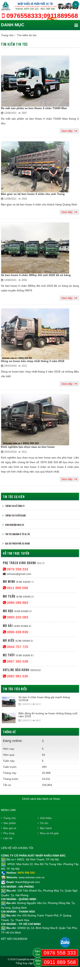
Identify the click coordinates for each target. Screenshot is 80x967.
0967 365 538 (17, 661)
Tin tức (44, 823)
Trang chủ (7, 35)
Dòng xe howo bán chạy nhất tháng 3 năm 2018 (32, 361)
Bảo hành (46, 828)
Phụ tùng (8, 833)
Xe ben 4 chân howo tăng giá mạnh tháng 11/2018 (44, 699)
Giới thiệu (46, 818)
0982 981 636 (17, 676)
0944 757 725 (17, 647)
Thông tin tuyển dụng (15, 515)
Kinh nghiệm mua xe (14, 524)
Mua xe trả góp (49, 833)
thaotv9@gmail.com (27, 882)
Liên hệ (7, 838)
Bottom (75, 4)
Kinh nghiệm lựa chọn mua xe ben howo (28, 446)
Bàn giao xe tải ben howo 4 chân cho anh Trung (33, 194)
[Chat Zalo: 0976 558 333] (65, 942)
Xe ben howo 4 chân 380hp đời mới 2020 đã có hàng (36, 275)
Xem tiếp (67, 130)
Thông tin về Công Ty (15, 506)
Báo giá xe (9, 828)
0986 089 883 (17, 603)
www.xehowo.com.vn (31, 877)
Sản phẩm (9, 823)
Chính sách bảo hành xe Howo (41, 798)
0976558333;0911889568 (41, 15)
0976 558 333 (17, 569)
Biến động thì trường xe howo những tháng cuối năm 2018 (47, 715)
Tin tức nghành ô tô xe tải (17, 534)
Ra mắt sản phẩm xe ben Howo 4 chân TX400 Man (34, 108)
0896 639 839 (17, 632)
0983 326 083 (17, 617)
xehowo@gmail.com (18, 573)
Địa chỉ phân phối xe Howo (17, 543)
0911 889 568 (17, 588)
